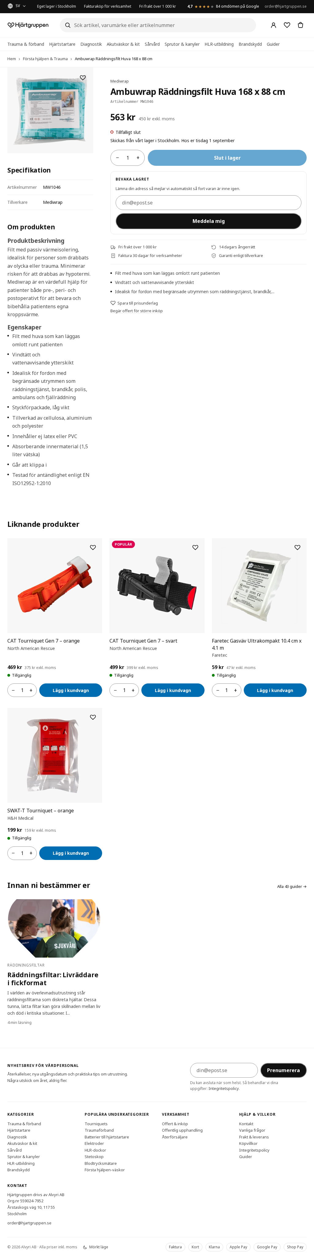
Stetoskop (94, 1156)
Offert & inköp (175, 1123)
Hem (11, 58)
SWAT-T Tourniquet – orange (40, 810)
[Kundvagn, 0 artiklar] (300, 25)
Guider (273, 44)
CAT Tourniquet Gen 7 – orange (43, 640)
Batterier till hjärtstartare (107, 1136)
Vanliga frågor (252, 1130)
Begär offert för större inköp (136, 310)
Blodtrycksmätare (101, 1163)
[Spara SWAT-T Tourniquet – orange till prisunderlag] (93, 717)
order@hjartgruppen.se (286, 6)
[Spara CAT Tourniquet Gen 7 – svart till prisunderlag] (195, 547)
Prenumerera (283, 1070)
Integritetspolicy (224, 1088)
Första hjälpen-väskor (105, 1169)
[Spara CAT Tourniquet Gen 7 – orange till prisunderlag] (93, 547)
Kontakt (246, 1123)
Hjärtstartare (62, 44)
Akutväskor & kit (123, 44)
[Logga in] (273, 25)
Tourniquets (96, 1123)
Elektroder (94, 1143)
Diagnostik (91, 44)
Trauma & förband (25, 44)
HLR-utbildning (219, 44)
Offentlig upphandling (182, 1130)
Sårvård (152, 44)
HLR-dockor (95, 1150)
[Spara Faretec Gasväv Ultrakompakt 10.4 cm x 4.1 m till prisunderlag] (297, 547)
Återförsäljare (175, 1136)
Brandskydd (250, 44)
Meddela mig (209, 221)
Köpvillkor (248, 1143)
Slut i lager (227, 157)
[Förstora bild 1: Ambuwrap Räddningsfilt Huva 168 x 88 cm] (50, 110)
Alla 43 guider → (292, 886)
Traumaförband (99, 1130)
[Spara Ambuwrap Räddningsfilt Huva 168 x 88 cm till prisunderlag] (83, 77)
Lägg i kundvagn (71, 690)
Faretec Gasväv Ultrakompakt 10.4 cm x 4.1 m (256, 644)
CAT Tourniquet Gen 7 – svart (143, 640)
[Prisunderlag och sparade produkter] (287, 25)
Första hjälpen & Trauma (45, 58)
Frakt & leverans (254, 1136)
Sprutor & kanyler (182, 44)
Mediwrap (119, 81)
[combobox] (158, 25)
